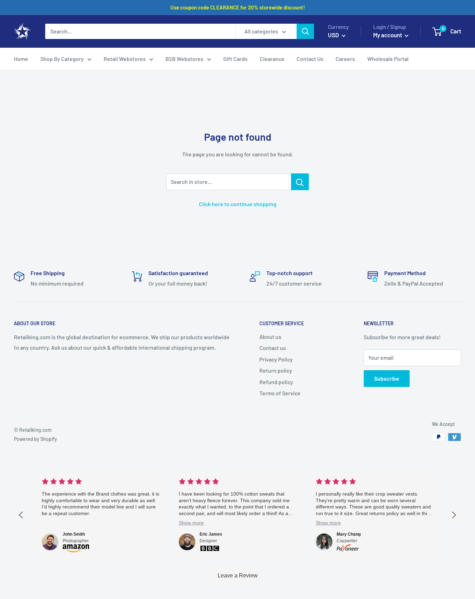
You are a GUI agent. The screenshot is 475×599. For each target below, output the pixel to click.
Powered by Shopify (35, 439)
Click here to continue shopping (237, 204)
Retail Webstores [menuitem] (125, 58)
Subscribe (386, 378)
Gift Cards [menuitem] (235, 58)
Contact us (272, 347)
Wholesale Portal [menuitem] (388, 58)
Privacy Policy (276, 359)
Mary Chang (349, 534)
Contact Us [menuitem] (310, 58)
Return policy (275, 370)
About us (270, 336)
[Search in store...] (300, 181)
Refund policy (276, 382)
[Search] (305, 31)
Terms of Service (279, 393)
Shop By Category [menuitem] (62, 58)
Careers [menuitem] (345, 58)
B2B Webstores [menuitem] (184, 58)
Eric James (211, 534)
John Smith (74, 534)
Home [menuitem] (21, 58)
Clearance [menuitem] (272, 58)
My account (388, 34)
